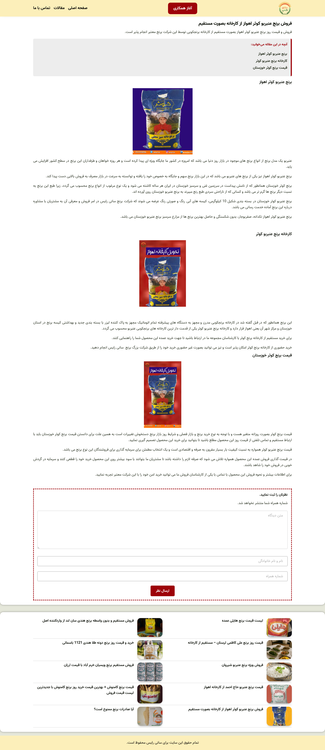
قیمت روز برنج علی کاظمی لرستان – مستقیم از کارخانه (225, 643)
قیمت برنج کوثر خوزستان (270, 68)
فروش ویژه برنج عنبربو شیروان (242, 665)
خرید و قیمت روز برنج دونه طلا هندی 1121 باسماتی (98, 643)
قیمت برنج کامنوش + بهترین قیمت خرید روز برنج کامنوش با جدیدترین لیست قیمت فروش (85, 690)
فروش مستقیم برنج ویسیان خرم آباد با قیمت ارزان (99, 665)
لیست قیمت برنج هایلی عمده (242, 621)
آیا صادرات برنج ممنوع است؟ (114, 709)
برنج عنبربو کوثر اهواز (272, 54)
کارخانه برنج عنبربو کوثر (271, 61)
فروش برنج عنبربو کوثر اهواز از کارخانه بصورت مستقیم (225, 709)
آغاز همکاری (182, 8)
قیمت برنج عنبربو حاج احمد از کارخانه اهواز (233, 687)
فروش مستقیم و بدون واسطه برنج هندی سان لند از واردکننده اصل (88, 621)
